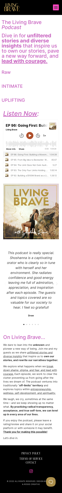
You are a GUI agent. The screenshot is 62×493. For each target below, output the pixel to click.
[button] (56, 7)
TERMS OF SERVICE (31, 459)
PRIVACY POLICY (31, 453)
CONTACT (31, 462)
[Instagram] (31, 471)
